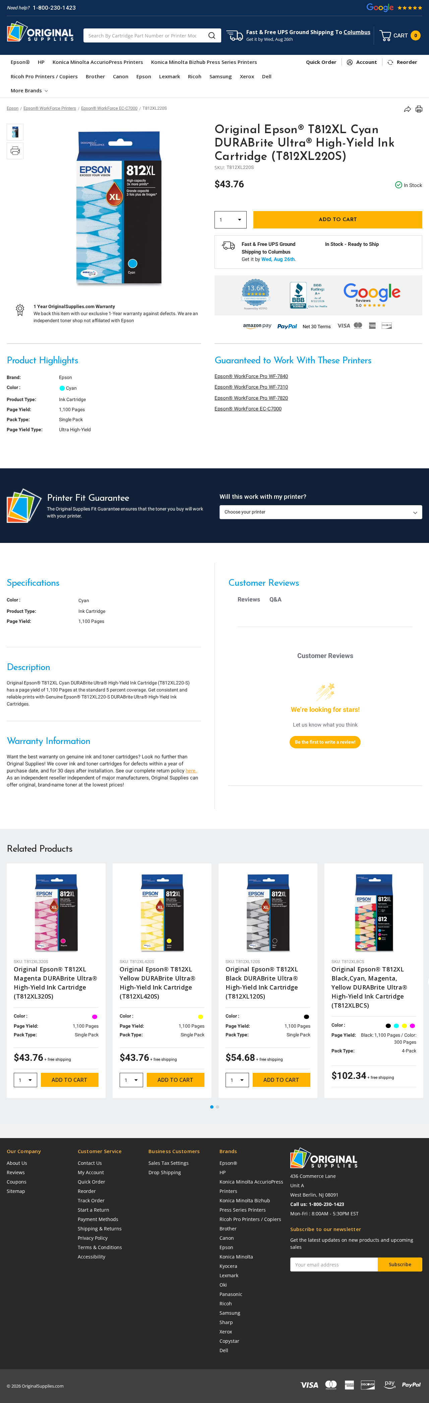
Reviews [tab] (249, 599)
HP (41, 62)
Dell (266, 76)
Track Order (91, 1200)
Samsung (220, 76)
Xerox (247, 76)
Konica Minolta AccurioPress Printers (98, 62)
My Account (91, 1172)
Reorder (87, 1191)
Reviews (16, 1172)
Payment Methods (98, 1219)
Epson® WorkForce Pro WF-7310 (251, 387)
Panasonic (231, 1294)
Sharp (226, 1322)
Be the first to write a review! (325, 742)
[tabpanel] (56, 980)
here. (191, 771)
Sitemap (16, 1191)
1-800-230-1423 (54, 7)
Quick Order (91, 1182)
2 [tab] (218, 1107)
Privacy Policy (93, 1238)
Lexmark (169, 76)
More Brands (27, 90)
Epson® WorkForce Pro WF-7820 (251, 398)
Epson (143, 76)
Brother (95, 76)
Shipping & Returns (100, 1228)
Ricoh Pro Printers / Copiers (44, 76)
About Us (17, 1163)
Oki (223, 1285)
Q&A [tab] (275, 599)
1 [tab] (212, 1107)
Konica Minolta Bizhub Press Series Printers (204, 62)
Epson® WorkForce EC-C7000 (248, 409)
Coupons (16, 1182)
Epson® (20, 62)
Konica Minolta (236, 1256)
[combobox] (152, 35)
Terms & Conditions (100, 1247)
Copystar (229, 1341)
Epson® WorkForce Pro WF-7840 (251, 376)
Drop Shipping (164, 1172)
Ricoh (194, 76)
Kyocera (228, 1266)
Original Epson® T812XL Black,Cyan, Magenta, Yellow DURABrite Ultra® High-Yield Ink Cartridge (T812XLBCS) (369, 987)
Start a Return (93, 1210)
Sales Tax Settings (168, 1163)
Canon (120, 76)
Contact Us (90, 1163)
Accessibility (91, 1256)
